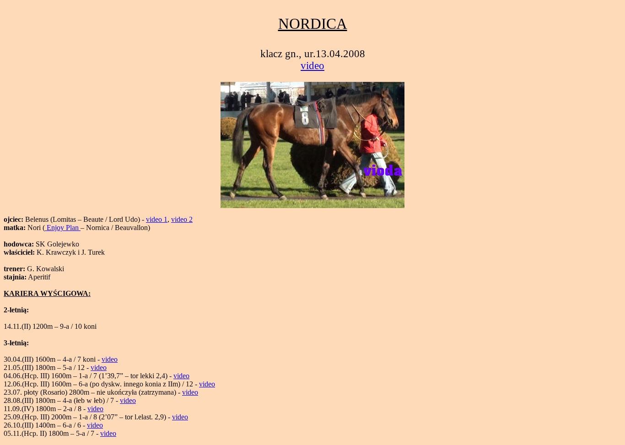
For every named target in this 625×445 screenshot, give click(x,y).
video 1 (156, 219)
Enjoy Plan (63, 227)
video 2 (182, 219)
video (312, 65)
